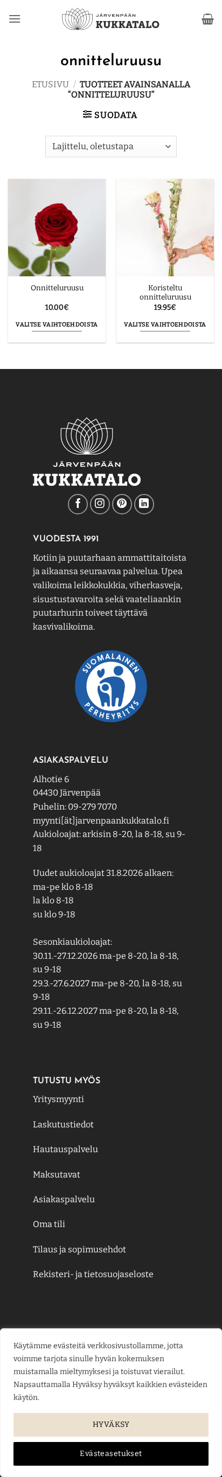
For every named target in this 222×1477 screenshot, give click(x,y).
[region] (111, 1402)
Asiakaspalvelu (64, 1199)
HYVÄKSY (111, 1424)
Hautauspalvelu (65, 1149)
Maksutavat (56, 1174)
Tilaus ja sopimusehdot (79, 1249)
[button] (14, 18)
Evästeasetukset (111, 1453)
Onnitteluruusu (57, 287)
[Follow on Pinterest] (122, 504)
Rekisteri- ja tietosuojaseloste (93, 1274)
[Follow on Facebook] (78, 504)
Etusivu (50, 84)
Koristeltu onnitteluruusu (165, 292)
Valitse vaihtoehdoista (57, 324)
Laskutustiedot (63, 1124)
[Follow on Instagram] (100, 504)
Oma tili (49, 1224)
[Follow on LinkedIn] (144, 504)
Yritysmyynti (58, 1099)
